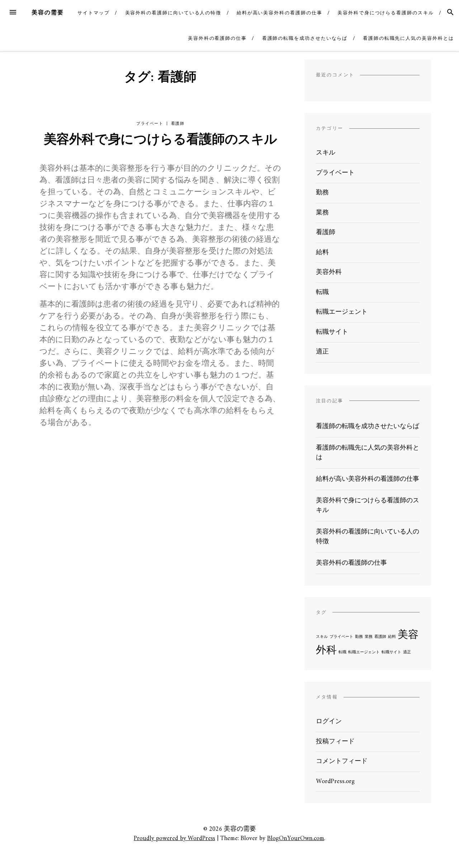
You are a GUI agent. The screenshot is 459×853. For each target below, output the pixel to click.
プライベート (150, 123)
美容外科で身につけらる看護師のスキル (385, 12)
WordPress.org (335, 781)
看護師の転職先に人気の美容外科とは (408, 38)
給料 (322, 252)
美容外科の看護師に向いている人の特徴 (173, 12)
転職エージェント (342, 312)
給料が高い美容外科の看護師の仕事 (279, 12)
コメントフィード (342, 761)
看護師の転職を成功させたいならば (305, 38)
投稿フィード (335, 741)
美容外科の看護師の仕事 (217, 38)
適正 (322, 351)
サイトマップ (93, 12)
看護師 (178, 123)
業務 (322, 212)
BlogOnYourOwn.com (295, 838)
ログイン (329, 721)
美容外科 (329, 272)
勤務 (322, 192)
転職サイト (332, 332)
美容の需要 (48, 12)
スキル (325, 152)
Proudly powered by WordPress (174, 838)
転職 (322, 292)
